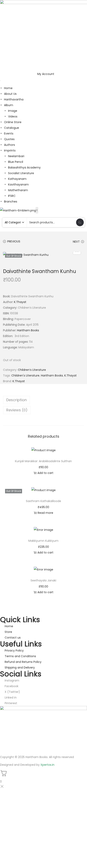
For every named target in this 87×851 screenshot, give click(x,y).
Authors (9, 145)
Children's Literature (25, 375)
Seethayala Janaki (43, 580)
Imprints (10, 150)
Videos (12, 116)
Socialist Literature (21, 173)
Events (8, 133)
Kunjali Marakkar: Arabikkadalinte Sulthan (43, 461)
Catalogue (11, 128)
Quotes (9, 139)
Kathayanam (17, 179)
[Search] (80, 222)
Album (8, 105)
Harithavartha (13, 99)
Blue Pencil (15, 162)
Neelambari (16, 156)
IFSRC (12, 196)
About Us (10, 94)
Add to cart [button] (45, 473)
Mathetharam (18, 190)
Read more (45, 513)
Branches (10, 201)
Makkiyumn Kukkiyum (43, 541)
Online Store (12, 122)
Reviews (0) (17, 410)
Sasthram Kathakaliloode (43, 501)
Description (16, 399)
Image (12, 111)
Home (8, 88)
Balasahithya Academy (24, 167)
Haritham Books (28, 330)
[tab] (43, 400)
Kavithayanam (18, 184)
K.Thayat (20, 302)
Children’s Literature (32, 370)
